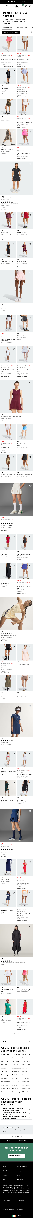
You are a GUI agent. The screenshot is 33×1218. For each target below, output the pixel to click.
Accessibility (20, 1209)
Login (8, 1140)
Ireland (19, 1215)
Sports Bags (5, 1075)
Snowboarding (5, 1081)
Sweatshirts (4, 1085)
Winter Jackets (26, 1061)
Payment (19, 1175)
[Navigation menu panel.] (3, 6)
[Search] (26, 6)
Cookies (5, 1205)
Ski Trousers (15, 1085)
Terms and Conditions (8, 1209)
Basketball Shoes (25, 1082)
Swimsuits (4, 1078)
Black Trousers (16, 1058)
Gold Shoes (15, 1064)
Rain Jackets (15, 1071)
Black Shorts (26, 1085)
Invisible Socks (16, 1068)
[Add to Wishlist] (13, 38)
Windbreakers (5, 1088)
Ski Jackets (15, 1081)
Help (4, 1179)
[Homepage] (16, 7)
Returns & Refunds (22, 1166)
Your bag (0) (22, 1140)
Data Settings (20, 1200)
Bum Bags (4, 1061)
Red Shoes (15, 1088)
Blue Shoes (15, 1061)
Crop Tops (4, 1064)
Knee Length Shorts (5, 1092)
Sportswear (15, 1078)
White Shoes (15, 1075)
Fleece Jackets (26, 1075)
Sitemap (19, 1170)
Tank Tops (4, 1071)
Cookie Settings (7, 1200)
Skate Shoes (26, 1058)
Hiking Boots (26, 1064)
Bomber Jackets (3, 1068)
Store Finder (20, 1179)
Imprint (5, 1175)
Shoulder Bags (16, 1092)
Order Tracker (6, 1170)
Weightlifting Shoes (26, 1078)
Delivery (5, 1166)
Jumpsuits (4, 1058)
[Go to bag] (30, 6)
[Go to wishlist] (7, 6)
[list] (16, 28)
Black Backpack (25, 1068)
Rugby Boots (26, 1054)
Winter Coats (5, 1054)
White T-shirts (16, 1054)
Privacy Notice (20, 1205)
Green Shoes (26, 1088)
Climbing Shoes (25, 1072)
